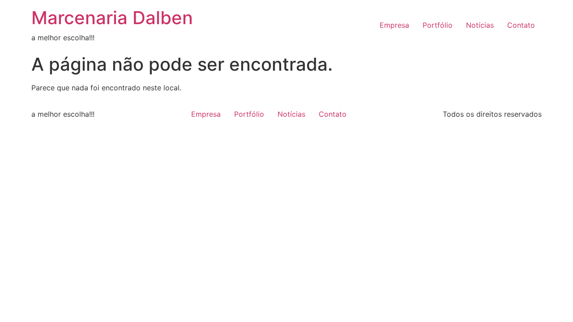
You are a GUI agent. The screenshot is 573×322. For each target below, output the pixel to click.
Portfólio (438, 25)
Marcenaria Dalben (112, 18)
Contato (521, 25)
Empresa (394, 25)
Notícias (480, 25)
